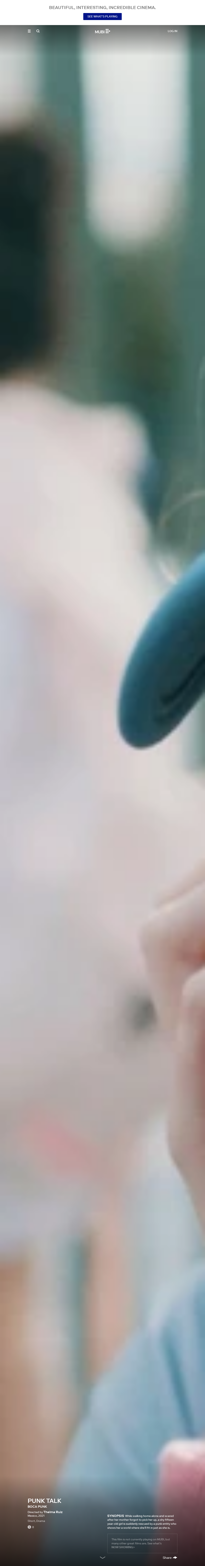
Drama (40, 1521)
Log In (172, 31)
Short (31, 1521)
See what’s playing (102, 16)
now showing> (123, 1547)
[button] (29, 31)
